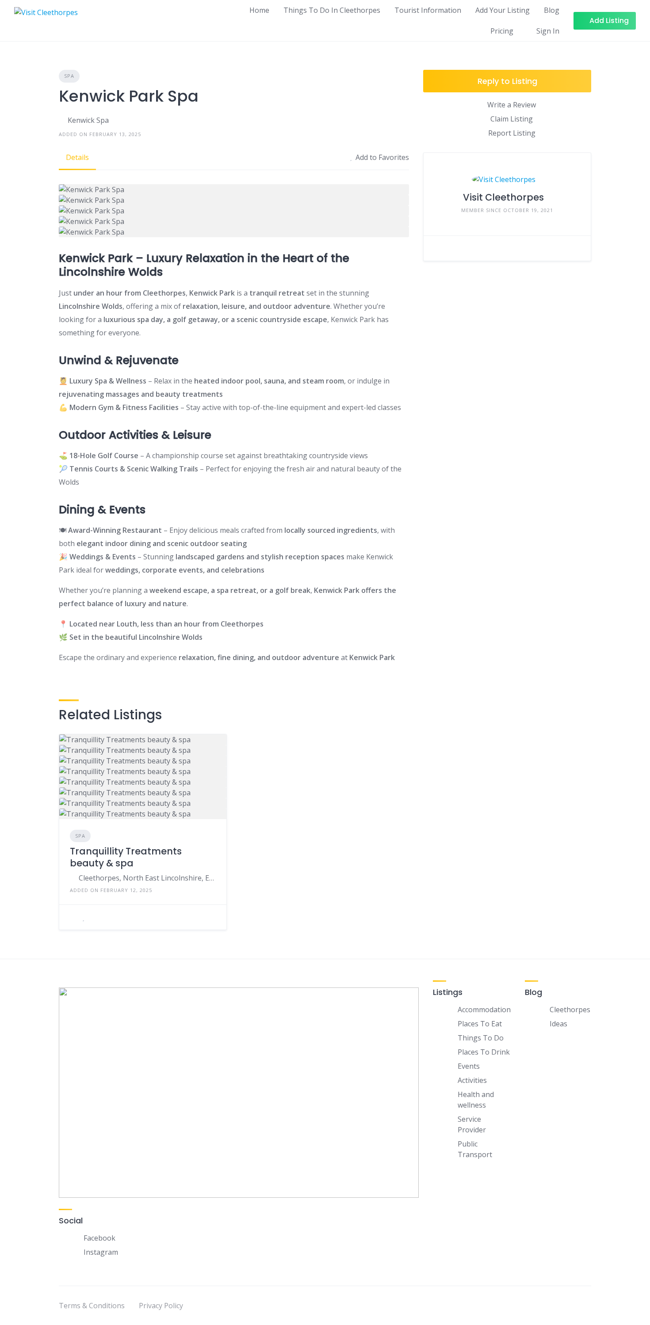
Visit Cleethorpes (503, 197)
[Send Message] (437, 248)
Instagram (101, 1252)
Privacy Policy (161, 1305)
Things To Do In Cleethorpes (331, 10)
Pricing (501, 31)
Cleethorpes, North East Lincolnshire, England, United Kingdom (147, 878)
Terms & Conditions (92, 1305)
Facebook (99, 1238)
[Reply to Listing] (72, 917)
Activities (472, 1080)
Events (469, 1066)
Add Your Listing (502, 10)
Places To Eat (480, 1024)
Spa (69, 75)
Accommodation (484, 1009)
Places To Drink (484, 1052)
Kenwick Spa (88, 120)
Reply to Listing (507, 81)
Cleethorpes (570, 1009)
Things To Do (481, 1038)
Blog (551, 10)
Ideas (558, 1024)
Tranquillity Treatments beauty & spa (126, 857)
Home (259, 10)
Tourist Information (427, 10)
